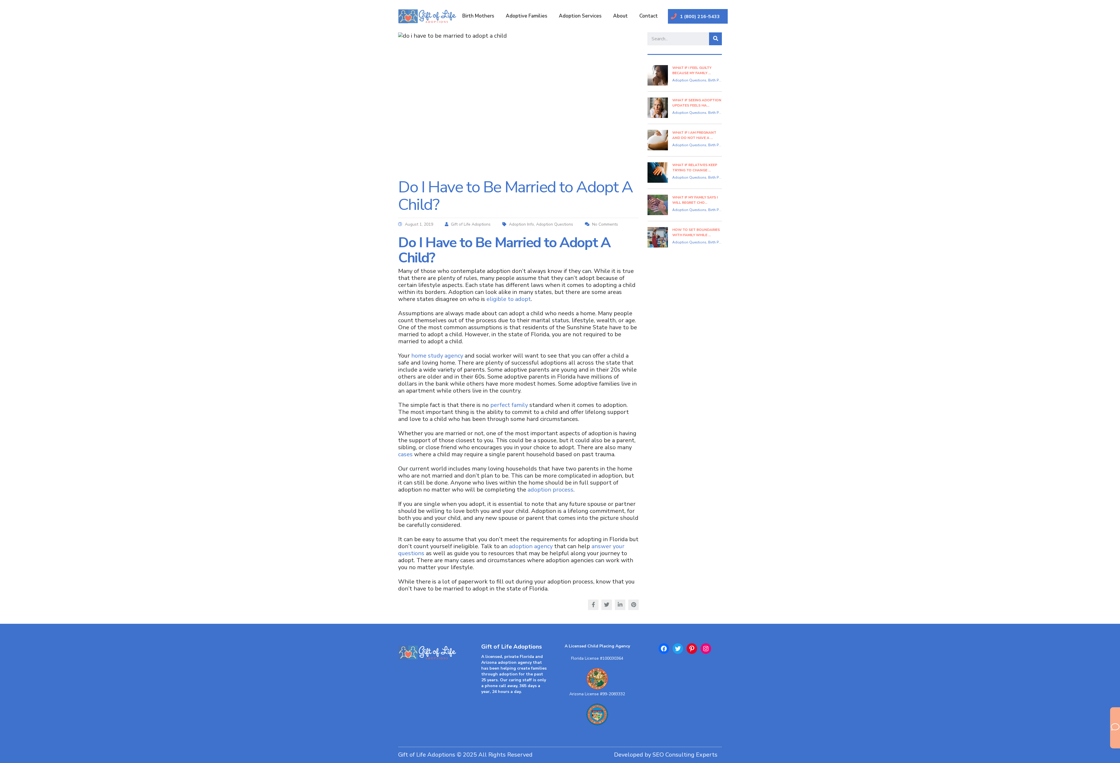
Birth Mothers (478, 16)
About (620, 16)
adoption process (550, 490)
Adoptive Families (526, 16)
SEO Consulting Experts (685, 755)
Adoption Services (580, 16)
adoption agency (531, 546)
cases (405, 454)
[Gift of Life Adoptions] (431, 655)
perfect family (509, 405)
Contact (648, 16)
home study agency (437, 356)
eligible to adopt (509, 299)
